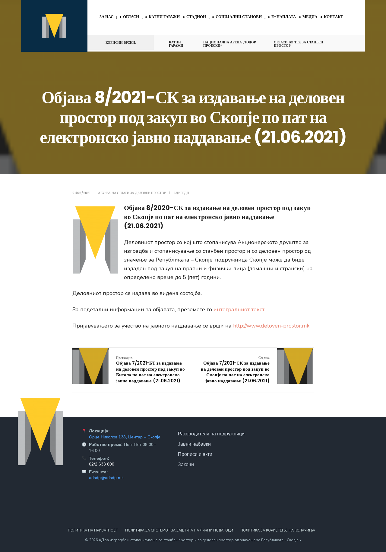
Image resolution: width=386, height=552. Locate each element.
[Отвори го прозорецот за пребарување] (350, 42)
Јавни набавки (194, 444)
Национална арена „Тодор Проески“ (229, 44)
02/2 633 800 (101, 464)
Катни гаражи (164, 17)
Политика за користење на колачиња (277, 530)
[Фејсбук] (339, 42)
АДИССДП (181, 192)
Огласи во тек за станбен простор (298, 44)
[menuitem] (110, 17)
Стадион (196, 17)
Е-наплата (283, 17)
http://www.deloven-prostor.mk (271, 325)
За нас (106, 17)
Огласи (131, 17)
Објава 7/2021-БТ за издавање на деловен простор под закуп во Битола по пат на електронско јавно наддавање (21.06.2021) (150, 369)
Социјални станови (239, 17)
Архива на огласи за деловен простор (132, 192)
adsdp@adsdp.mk (106, 477)
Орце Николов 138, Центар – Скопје (124, 436)
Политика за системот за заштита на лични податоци (179, 530)
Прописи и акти (195, 454)
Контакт (333, 17)
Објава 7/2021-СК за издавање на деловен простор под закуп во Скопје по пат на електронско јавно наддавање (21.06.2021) (235, 369)
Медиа (309, 17)
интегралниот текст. (239, 309)
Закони (186, 464)
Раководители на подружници (211, 433)
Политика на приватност (93, 530)
